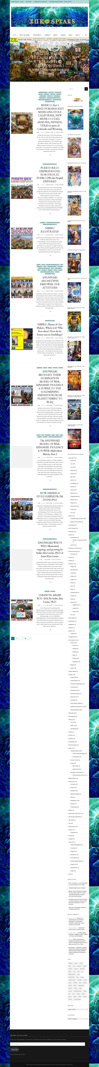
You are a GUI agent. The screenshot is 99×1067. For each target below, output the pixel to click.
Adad (72, 573)
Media (55, 270)
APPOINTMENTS (37, 35)
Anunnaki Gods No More (53, 222)
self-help (71, 820)
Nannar (84, 982)
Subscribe (14, 1049)
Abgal (38, 264)
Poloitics (71, 735)
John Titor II (74, 696)
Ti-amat (84, 996)
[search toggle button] (85, 35)
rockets (70, 991)
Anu (62, 264)
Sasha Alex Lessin (77, 991)
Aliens (72, 642)
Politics (70, 732)
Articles (51, 92)
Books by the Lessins (44, 268)
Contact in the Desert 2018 (80, 540)
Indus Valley (72, 618)
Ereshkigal (73, 483)
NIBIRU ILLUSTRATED (50, 229)
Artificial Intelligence (76, 844)
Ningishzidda (74, 496)
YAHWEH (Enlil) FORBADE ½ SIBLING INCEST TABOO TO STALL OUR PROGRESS (78, 934)
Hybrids (75, 648)
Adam (72, 576)
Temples (71, 839)
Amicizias (73, 554)
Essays (41, 94)
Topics (70, 842)
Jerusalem (80, 979)
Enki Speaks (58, 268)
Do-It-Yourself (72, 528)
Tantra (75, 996)
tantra (70, 835)
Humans (59, 94)
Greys (74, 645)
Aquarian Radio (43, 92)
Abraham (73, 569)
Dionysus (73, 470)
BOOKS (22, 1)
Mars (80, 982)
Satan (85, 991)
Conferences (74, 537)
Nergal (70, 985)
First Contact (74, 857)
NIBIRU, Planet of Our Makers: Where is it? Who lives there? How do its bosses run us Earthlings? (50, 329)
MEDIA (70, 35)
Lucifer (70, 982)
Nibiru (60, 270)
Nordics (75, 658)
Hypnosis (73, 864)
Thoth (72, 509)
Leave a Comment (59, 132)
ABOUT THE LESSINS (24, 35)
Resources (42, 97)
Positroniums (74, 867)
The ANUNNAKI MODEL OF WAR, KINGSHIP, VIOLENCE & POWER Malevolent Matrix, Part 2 (49, 447)
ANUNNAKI (47, 35)
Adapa (72, 579)
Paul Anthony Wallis (76, 703)
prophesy (71, 738)
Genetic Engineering (76, 861)
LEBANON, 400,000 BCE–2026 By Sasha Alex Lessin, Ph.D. (50, 598)
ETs (82, 971)
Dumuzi (72, 473)
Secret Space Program (74, 816)
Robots (70, 810)
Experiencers (74, 690)
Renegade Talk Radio (76, 772)
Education (58, 92)
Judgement (71, 624)
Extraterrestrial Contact (79, 775)
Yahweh (70, 999)
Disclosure (73, 854)
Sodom (83, 993)
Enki (38, 132)
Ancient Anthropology (53, 264)
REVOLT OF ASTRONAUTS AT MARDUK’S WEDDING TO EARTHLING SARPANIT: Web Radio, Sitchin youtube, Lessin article (76, 921)
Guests (72, 763)
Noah (72, 599)
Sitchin (72, 803)
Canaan (70, 968)
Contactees (74, 687)
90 (26, 638)
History (53, 94)
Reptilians (75, 661)
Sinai (73, 993)
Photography (72, 716)
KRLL (74, 655)
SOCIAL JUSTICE (67, 1)
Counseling (71, 525)
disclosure (82, 968)
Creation (73, 848)
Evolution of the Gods (74, 548)
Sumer (70, 996)
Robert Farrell (76, 769)
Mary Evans (72, 947)
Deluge (72, 851)
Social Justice (57, 99)
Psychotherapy (72, 745)
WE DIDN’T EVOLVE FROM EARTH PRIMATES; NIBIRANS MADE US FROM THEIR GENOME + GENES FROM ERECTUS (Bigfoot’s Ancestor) (78, 951)
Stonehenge (74, 728)
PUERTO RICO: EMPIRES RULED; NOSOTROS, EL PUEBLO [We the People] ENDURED (50, 174)
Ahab (72, 582)
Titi (71, 614)
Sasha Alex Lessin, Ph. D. (53, 97)
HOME (14, 35)
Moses (74, 611)
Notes (72, 797)
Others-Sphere (72, 671)
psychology (72, 741)
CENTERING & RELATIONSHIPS (56, 1)
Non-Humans (72, 640)
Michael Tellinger (75, 794)
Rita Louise (75, 766)
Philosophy (71, 713)
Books (70, 516)
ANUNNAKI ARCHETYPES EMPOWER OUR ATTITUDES (50, 282)
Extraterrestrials (73, 551)
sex (69, 823)
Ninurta (73, 503)
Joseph (72, 595)
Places (53, 591)
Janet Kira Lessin (75, 693)
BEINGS (55, 35)
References (73, 800)
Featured (73, 832)
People (70, 674)
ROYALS (77, 35)
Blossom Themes (51, 1064)
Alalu (43, 264)
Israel (72, 722)
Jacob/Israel (74, 592)
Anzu (45, 266)
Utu (72, 512)
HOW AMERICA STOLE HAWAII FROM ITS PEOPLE (50, 496)
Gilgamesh (75, 605)
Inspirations (72, 621)
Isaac (72, 589)
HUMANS (63, 35)
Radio (70, 748)
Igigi (77, 977)
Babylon (84, 966)
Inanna (72, 486)
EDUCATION (28, 1)
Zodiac (72, 870)
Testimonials (74, 807)
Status (55, 367)
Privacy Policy (70, 1064)
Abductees (73, 677)
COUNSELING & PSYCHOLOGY (40, 1)
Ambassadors (74, 680)
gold (78, 974)
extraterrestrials (72, 974)
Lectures (73, 545)
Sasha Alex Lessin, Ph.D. (45, 99)
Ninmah (45, 436)
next (78, 59)
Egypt (70, 971)
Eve (72, 586)
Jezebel (74, 608)
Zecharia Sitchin (49, 101)
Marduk (50, 270)
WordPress (63, 1064)
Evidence (46, 94)
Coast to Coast (74, 760)
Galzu (72, 668)
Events (70, 534)
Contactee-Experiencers (77, 683)
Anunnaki (42, 222)
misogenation (72, 636)
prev (21, 59)
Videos (57, 271)
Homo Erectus (71, 977)
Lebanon (47, 591)
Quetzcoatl (73, 506)
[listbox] (49, 60)
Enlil (39, 270)
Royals (72, 602)
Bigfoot (73, 665)
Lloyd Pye (73, 700)
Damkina (76, 968)
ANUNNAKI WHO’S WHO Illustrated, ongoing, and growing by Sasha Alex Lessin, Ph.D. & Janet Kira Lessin (50, 549)
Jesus (85, 979)
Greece (70, 557)
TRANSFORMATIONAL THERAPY (77, 888)
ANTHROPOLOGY (15, 1)
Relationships (72, 778)
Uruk (70, 874)
